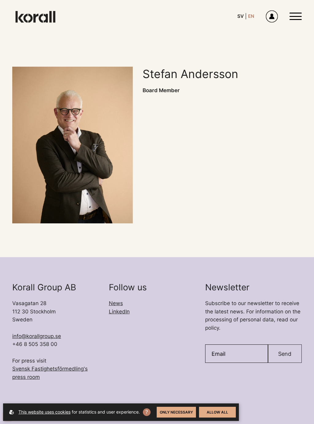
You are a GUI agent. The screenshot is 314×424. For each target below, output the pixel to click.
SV (240, 16)
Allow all (217, 412)
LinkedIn (119, 311)
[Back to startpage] (35, 16)
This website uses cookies (44, 411)
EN (251, 16)
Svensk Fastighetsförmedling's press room (50, 373)
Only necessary (176, 412)
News (116, 303)
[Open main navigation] (295, 16)
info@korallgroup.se (36, 336)
